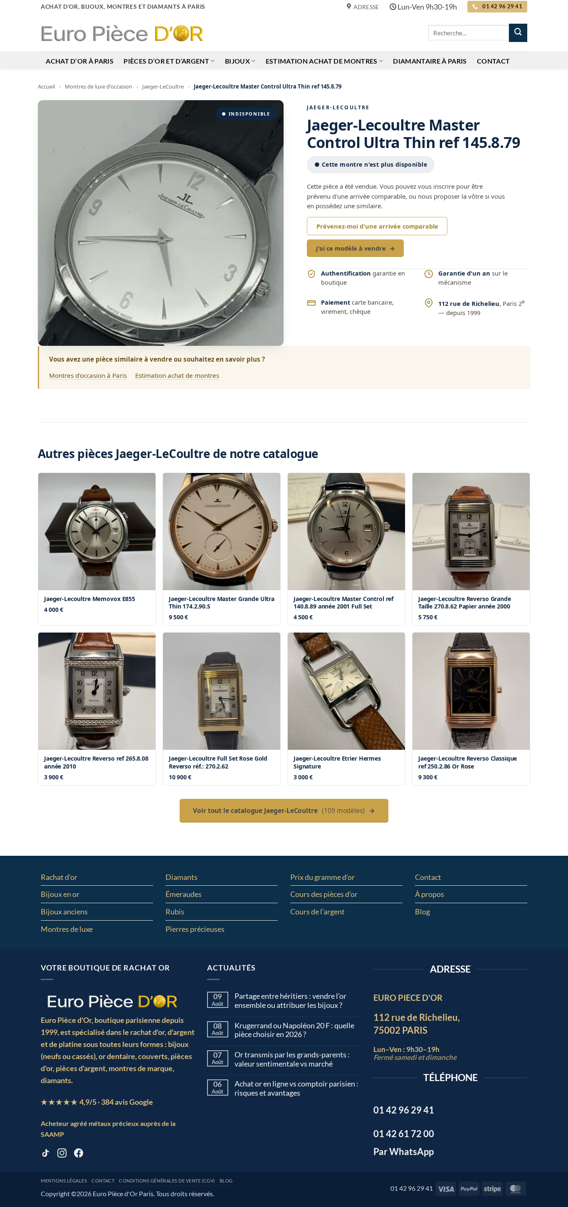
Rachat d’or (59, 877)
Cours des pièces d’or (324, 894)
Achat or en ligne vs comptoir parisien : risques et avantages (296, 1088)
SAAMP (52, 1134)
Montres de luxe (67, 929)
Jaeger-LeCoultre (163, 86)
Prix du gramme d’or (322, 877)
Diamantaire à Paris (430, 61)
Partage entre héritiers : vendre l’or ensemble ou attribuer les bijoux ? (290, 1001)
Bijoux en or (60, 894)
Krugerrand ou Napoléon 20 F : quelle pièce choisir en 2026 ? (294, 1030)
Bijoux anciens (64, 911)
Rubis (174, 911)
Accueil (46, 86)
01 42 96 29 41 (411, 1188)
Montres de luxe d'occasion (98, 86)
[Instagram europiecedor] (62, 1154)
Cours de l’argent (317, 911)
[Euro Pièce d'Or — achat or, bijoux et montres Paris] (112, 1001)
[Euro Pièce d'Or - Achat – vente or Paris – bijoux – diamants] (122, 32)
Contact (493, 61)
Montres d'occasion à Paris (88, 375)
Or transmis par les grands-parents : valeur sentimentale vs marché (292, 1059)
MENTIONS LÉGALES (64, 1180)
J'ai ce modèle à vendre (355, 248)
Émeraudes (183, 894)
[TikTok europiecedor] (45, 1154)
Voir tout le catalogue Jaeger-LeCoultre (284, 810)
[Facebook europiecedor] (78, 1154)
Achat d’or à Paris (80, 61)
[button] (161, 223)
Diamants (181, 877)
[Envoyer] (518, 33)
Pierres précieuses (195, 929)
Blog (422, 911)
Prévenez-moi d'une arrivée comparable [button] (377, 226)
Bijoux (237, 61)
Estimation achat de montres (322, 61)
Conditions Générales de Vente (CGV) (167, 1180)
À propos (429, 894)
